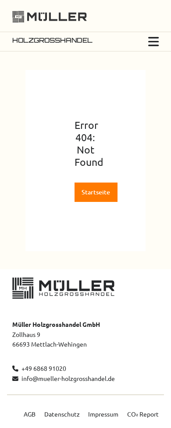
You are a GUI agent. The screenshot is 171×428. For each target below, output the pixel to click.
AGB (30, 414)
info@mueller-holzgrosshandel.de (68, 378)
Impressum (103, 414)
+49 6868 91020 (43, 368)
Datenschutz (62, 414)
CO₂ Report (143, 414)
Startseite (96, 192)
